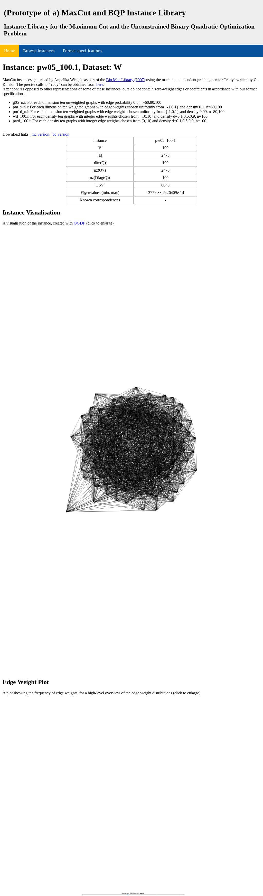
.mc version (40, 134)
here (99, 84)
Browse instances (39, 50)
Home (9, 50)
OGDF (79, 223)
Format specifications (82, 50)
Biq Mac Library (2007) (125, 80)
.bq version (60, 134)
